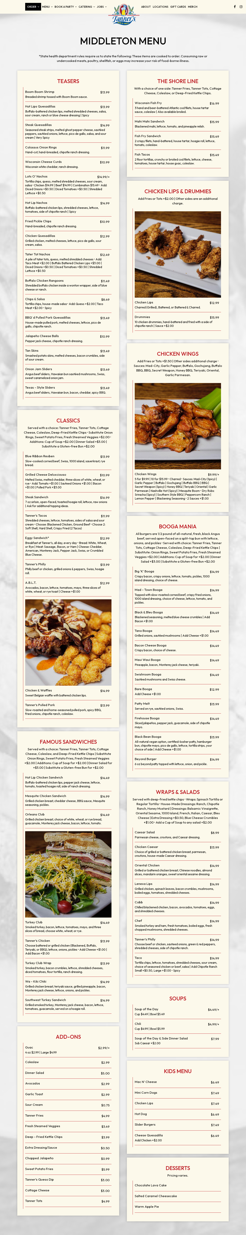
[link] (124, 14)
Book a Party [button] (64, 6)
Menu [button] (46, 6)
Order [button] (32, 6)
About (146, 6)
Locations (160, 6)
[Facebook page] (235, 7)
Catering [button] (86, 6)
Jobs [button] (100, 6)
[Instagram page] (241, 7)
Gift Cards (178, 6)
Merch (192, 6)
